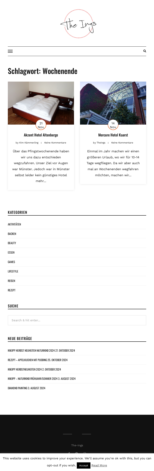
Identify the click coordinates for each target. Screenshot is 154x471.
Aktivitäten (14, 224)
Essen (11, 252)
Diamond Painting (17, 388)
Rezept (11, 290)
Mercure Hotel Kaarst (113, 134)
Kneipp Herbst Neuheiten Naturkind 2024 (31, 350)
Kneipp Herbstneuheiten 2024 (25, 369)
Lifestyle (13, 271)
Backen (12, 233)
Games (11, 262)
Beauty (12, 243)
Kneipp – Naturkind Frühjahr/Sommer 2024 (33, 378)
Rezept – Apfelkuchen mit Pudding (27, 360)
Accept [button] (83, 465)
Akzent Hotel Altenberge (41, 134)
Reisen (11, 281)
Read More (99, 465)
